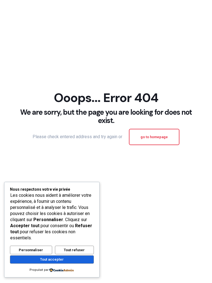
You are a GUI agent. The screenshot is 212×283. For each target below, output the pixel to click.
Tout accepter (52, 259)
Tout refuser (74, 250)
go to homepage (154, 137)
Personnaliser (31, 250)
